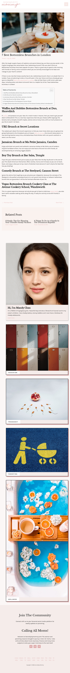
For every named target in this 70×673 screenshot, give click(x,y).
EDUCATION (12, 372)
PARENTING (12, 474)
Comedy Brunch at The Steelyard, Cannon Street (17, 101)
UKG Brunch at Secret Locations (13, 95)
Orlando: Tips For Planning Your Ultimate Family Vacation (18, 221)
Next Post (60, 202)
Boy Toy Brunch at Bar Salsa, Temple (14, 99)
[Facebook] (30, 646)
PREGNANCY (13, 422)
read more (11, 318)
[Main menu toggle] (66, 4)
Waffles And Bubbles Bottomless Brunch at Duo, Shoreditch (21, 93)
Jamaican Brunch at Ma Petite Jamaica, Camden (18, 97)
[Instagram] (35, 646)
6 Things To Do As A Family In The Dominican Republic (46, 221)
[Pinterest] (39, 646)
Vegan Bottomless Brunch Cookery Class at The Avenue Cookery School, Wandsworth (28, 103)
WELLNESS (12, 599)
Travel (4, 58)
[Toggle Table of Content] (50, 90)
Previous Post (7, 202)
